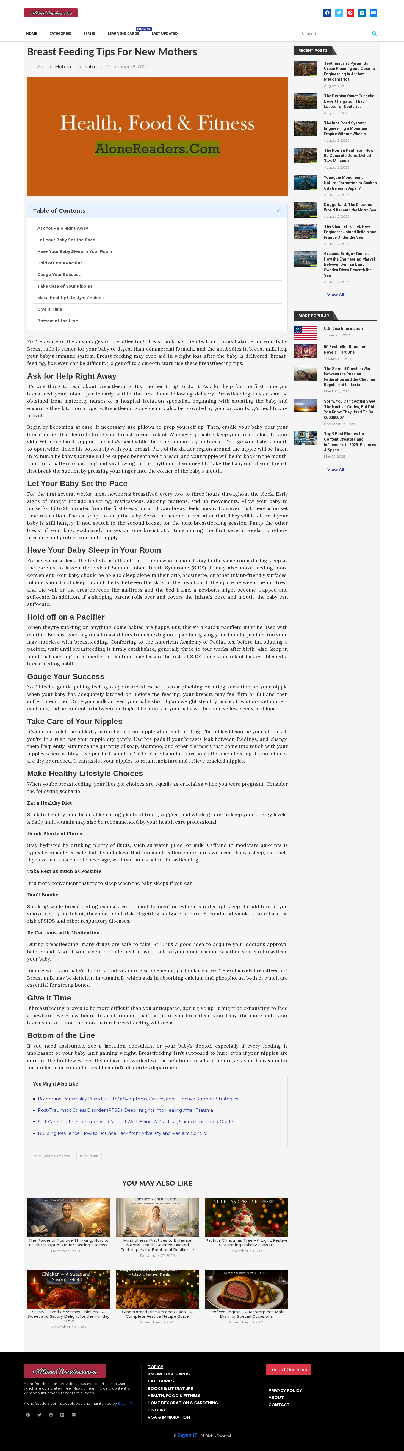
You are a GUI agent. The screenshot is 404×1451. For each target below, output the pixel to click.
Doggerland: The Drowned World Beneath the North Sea (350, 207)
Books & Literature (170, 1388)
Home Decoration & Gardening (183, 1402)
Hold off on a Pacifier (59, 263)
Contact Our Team (288, 1369)
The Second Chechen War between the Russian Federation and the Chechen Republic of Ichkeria (349, 377)
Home (31, 33)
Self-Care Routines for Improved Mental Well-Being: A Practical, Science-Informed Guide (135, 1121)
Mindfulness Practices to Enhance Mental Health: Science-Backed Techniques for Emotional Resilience (157, 1245)
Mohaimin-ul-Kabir (75, 66)
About (276, 1397)
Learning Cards (124, 31)
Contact (279, 1404)
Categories (60, 33)
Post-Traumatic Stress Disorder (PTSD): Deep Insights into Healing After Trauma (125, 1110)
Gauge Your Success (59, 274)
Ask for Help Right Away (62, 228)
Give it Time (49, 309)
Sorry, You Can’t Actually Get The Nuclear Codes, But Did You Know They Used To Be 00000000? (349, 409)
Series (89, 33)
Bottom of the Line (57, 320)
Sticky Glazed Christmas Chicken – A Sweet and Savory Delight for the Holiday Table (68, 1316)
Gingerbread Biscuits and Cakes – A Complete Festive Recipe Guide (157, 1314)
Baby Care (89, 1156)
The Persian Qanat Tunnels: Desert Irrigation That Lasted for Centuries (349, 101)
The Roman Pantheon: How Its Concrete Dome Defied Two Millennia (348, 155)
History (157, 1409)
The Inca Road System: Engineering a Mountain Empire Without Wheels (345, 128)
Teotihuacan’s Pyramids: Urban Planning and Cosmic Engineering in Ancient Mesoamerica (349, 71)
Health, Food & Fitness (50, 1156)
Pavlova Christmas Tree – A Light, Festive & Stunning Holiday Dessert (246, 1242)
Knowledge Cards (169, 1373)
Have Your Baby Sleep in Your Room (74, 251)
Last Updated (165, 33)
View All (335, 294)
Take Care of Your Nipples (64, 286)
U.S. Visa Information (343, 328)
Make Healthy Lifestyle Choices (70, 297)
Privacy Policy (285, 1390)
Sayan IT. (125, 1403)
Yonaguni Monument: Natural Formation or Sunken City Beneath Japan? (350, 182)
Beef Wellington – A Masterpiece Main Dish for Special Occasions (246, 1314)
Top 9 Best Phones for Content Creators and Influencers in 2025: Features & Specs (350, 442)
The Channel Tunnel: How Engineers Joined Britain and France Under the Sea (350, 231)
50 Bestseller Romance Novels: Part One (345, 349)
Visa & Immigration (169, 1417)
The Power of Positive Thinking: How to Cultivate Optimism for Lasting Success (68, 1242)
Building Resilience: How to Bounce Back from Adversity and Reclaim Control (122, 1133)
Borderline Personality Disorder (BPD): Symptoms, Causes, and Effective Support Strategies (138, 1099)
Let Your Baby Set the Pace (66, 239)
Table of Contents (59, 210)
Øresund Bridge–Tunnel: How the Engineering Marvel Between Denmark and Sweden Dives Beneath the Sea (349, 264)
